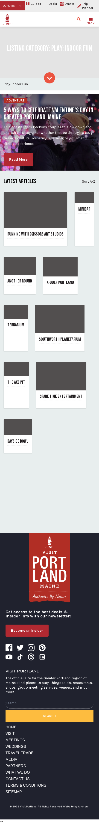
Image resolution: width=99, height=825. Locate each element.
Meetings (15, 740)
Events (69, 4)
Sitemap (14, 792)
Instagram (31, 647)
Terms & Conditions (26, 785)
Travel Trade (20, 753)
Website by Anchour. (76, 806)
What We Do (18, 772)
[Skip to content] (49, 77)
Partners (16, 766)
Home (11, 727)
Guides (35, 4)
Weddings (16, 746)
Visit (10, 734)
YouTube (9, 657)
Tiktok (20, 657)
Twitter (20, 647)
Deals (53, 4)
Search (49, 716)
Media (11, 759)
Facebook (9, 647)
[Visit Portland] (7, 19)
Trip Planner (87, 6)
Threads (31, 657)
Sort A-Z (88, 181)
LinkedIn (42, 657)
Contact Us (18, 779)
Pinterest (42, 647)
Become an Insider (27, 630)
